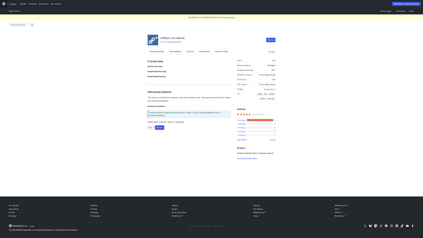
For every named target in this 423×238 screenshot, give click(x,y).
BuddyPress (340, 216)
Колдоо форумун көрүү (247, 158)
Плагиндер (94, 212)
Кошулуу (256, 205)
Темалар (93, 209)
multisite (272, 94)
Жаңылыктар (14, 209)
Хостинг (12, 212)
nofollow (262, 98)
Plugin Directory (14, 11)
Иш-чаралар (258, 209)
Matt (337, 209)
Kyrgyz (32, 226)
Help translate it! (229, 17)
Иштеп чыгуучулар (179, 212)
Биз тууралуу (14, 205)
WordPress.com (341, 205)
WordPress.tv (178, 216)
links (265, 94)
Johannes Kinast (174, 42)
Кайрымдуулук (259, 212)
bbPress (339, 212)
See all (272, 139)
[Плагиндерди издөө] (32, 25)
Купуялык (12, 216)
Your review (242, 139)
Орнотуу (190, 51)
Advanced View (221, 51)
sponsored (271, 98)
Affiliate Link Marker (172, 38)
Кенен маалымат (157, 51)
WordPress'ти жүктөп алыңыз (406, 4)
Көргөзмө (93, 205)
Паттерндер (95, 216)
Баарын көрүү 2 (269, 89)
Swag (256, 216)
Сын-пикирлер (175, 51)
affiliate (260, 94)
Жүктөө (271, 40)
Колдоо (272, 51)
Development (204, 51)
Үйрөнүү (175, 205)
